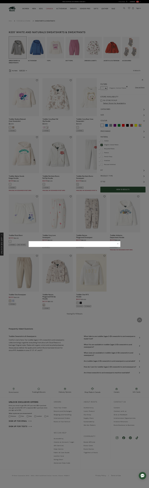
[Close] (118, 244)
